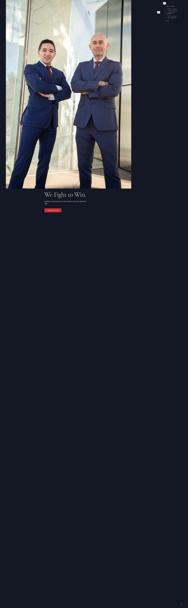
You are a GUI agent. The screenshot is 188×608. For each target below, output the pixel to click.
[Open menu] (158, 12)
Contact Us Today (52, 210)
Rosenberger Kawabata (14, 12)
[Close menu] (164, 3)
